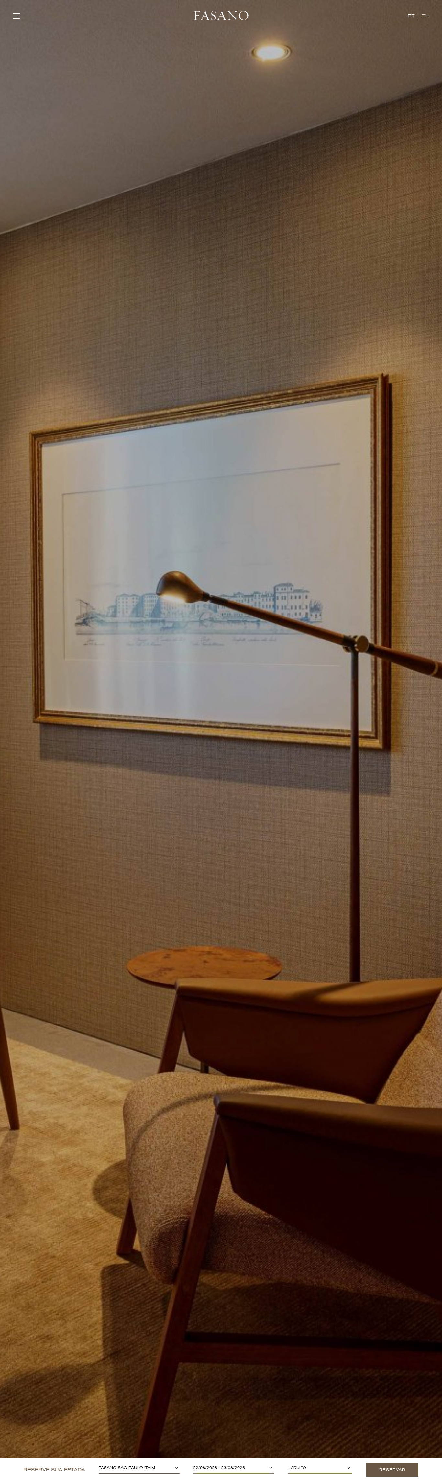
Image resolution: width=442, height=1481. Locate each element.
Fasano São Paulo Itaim (127, 1468)
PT (411, 16)
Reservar (392, 1470)
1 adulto (297, 1468)
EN (425, 16)
